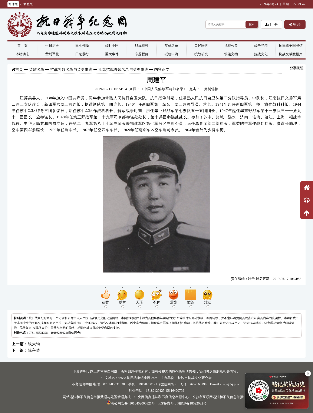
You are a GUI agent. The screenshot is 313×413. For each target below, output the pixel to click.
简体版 (13, 4)
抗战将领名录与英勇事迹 (71, 69)
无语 (139, 302)
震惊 (173, 302)
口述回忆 (201, 45)
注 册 (273, 24)
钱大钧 (34, 344)
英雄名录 (171, 45)
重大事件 (112, 54)
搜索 (251, 24)
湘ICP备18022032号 (192, 403)
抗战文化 (261, 54)
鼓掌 (122, 302)
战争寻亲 (261, 45)
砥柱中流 (171, 54)
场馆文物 (231, 54)
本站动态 (22, 54)
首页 (19, 69)
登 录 (296, 24)
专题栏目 (141, 54)
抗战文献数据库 (291, 54)
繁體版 (28, 4)
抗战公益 (231, 45)
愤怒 (190, 302)
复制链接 (211, 89)
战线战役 (141, 45)
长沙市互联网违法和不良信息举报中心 (221, 397)
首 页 (22, 45)
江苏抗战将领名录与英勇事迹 (123, 69)
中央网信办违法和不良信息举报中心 (161, 397)
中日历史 (52, 45)
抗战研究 (201, 54)
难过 (207, 302)
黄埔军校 (52, 54)
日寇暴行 (82, 54)
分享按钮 (296, 68)
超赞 (105, 302)
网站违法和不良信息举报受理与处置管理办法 (97, 397)
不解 (156, 302)
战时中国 (112, 45)
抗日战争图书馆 (291, 45)
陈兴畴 (34, 350)
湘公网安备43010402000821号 (133, 403)
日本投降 (82, 45)
